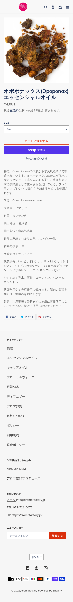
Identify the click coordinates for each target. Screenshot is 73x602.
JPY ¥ (35, 557)
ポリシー (13, 425)
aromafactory (29, 590)
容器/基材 (13, 387)
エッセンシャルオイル (22, 358)
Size (6, 122)
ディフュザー (16, 396)
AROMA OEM (16, 469)
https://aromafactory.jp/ (27, 515)
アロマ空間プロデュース (23, 478)
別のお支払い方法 (36, 158)
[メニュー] (67, 7)
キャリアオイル (17, 367)
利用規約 (13, 435)
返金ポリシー (16, 445)
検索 (10, 348)
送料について (16, 416)
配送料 (14, 110)
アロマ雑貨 (14, 406)
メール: (11, 499)
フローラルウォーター (22, 377)
